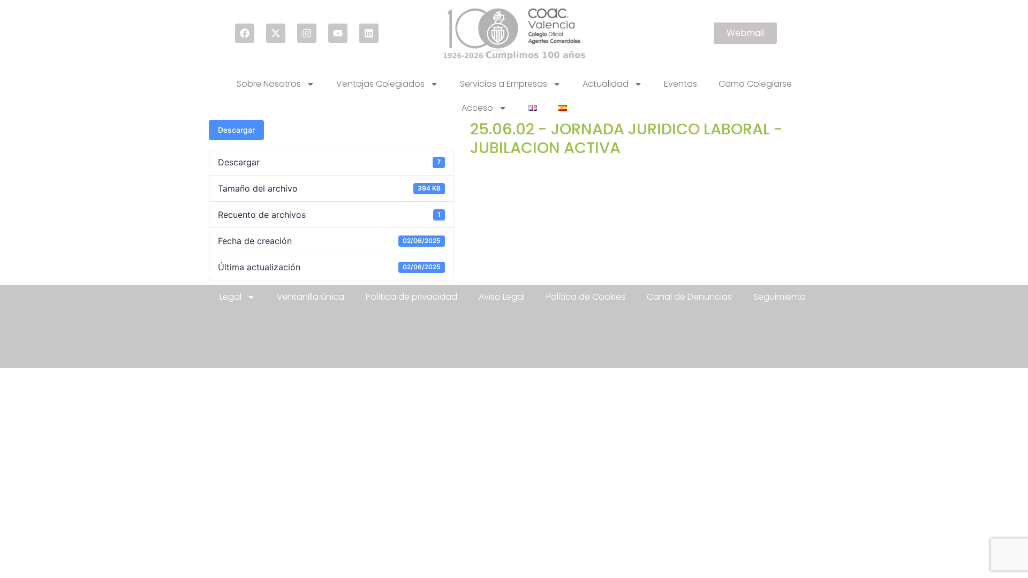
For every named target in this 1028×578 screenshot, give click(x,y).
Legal (230, 297)
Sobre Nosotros (269, 84)
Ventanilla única (310, 297)
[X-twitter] (275, 33)
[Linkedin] (369, 33)
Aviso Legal (502, 297)
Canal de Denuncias (689, 297)
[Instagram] (306, 33)
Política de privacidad (411, 297)
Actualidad (606, 84)
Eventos (680, 84)
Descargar (236, 129)
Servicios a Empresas (503, 84)
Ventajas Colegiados (380, 84)
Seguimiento (779, 297)
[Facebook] (244, 33)
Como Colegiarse (755, 84)
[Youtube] (337, 33)
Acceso (477, 108)
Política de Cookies (585, 297)
